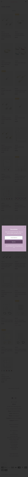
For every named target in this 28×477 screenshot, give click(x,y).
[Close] (24, 227)
